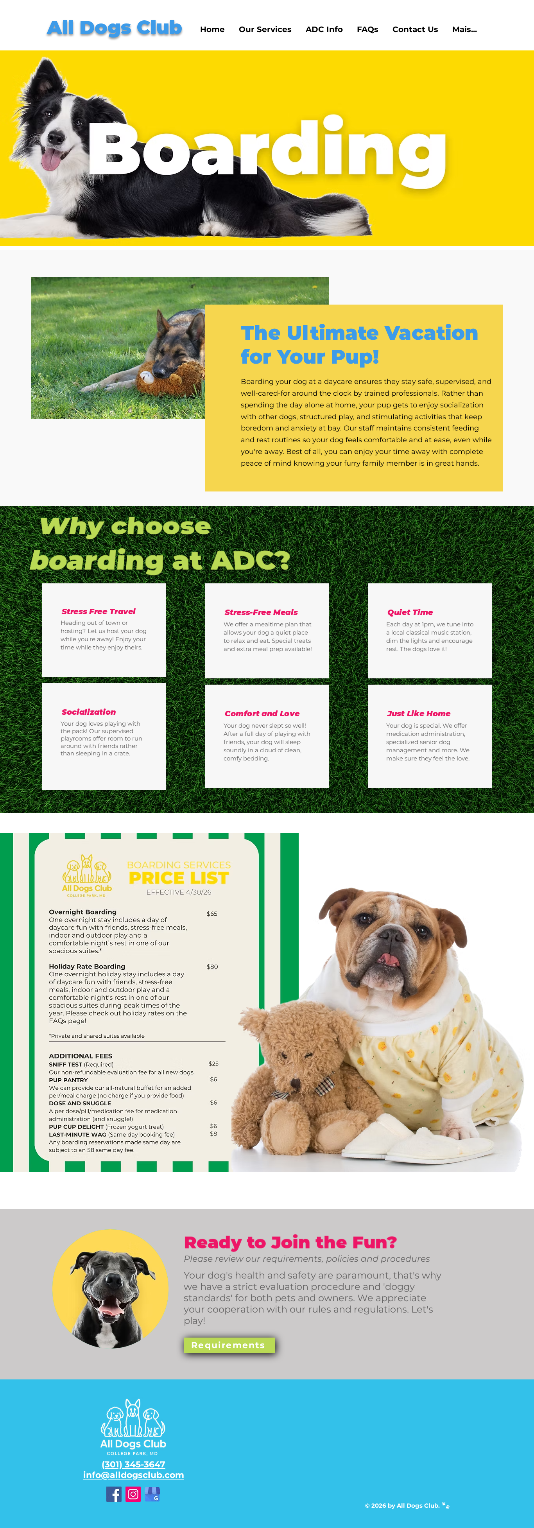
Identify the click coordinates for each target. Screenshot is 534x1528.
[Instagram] (133, 1494)
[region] (110, 1289)
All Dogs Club (114, 27)
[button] (265, 29)
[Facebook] (114, 1494)
